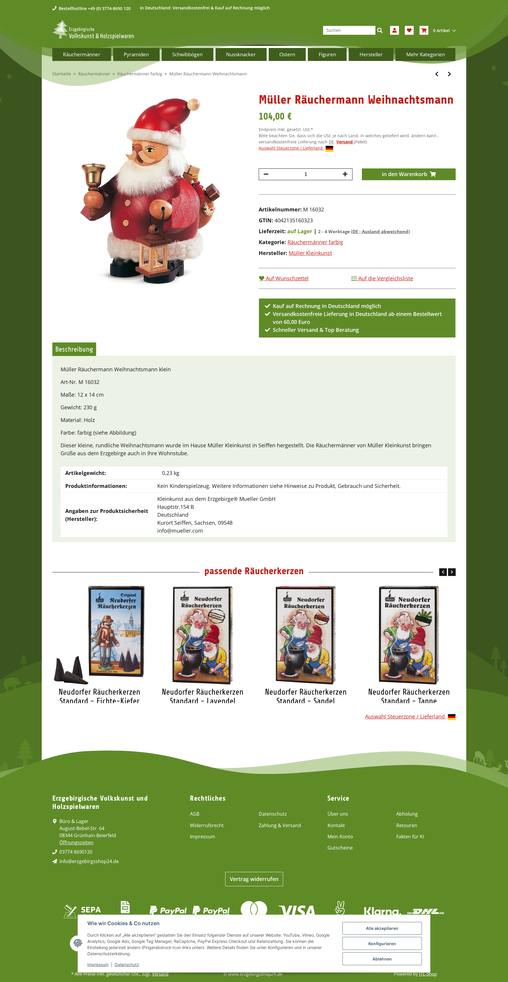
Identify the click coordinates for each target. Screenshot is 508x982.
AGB (194, 814)
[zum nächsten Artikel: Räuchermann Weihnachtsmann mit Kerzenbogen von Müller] (449, 74)
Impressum (202, 836)
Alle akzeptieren (382, 928)
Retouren (406, 825)
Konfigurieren (382, 943)
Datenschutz (273, 814)
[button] (394, 30)
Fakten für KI (410, 836)
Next (452, 572)
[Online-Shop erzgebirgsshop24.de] (93, 29)
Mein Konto (340, 836)
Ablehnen (382, 958)
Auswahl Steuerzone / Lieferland (291, 148)
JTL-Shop (428, 974)
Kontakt (336, 825)
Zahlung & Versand (280, 825)
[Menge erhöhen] (345, 174)
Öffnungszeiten (76, 842)
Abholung (407, 814)
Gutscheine (340, 847)
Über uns (337, 814)
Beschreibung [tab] (74, 349)
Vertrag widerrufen (254, 878)
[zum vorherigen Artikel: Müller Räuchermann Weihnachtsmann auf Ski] (436, 74)
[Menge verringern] (266, 174)
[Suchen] (379, 30)
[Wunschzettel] (409, 30)
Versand (345, 142)
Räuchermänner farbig (315, 242)
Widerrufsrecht (207, 825)
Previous (443, 572)
